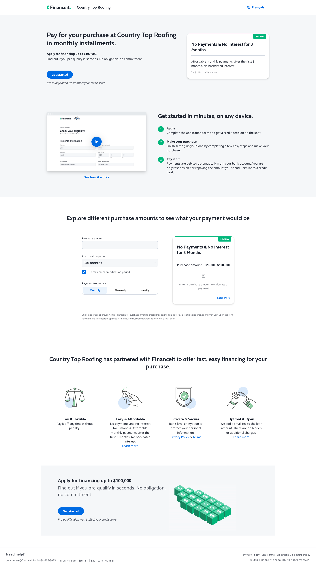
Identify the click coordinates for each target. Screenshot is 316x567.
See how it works (96, 177)
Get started (60, 75)
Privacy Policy (179, 437)
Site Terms (268, 554)
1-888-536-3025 (46, 560)
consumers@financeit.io (20, 560)
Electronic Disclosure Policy (293, 554)
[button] (96, 142)
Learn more (223, 297)
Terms (197, 437)
